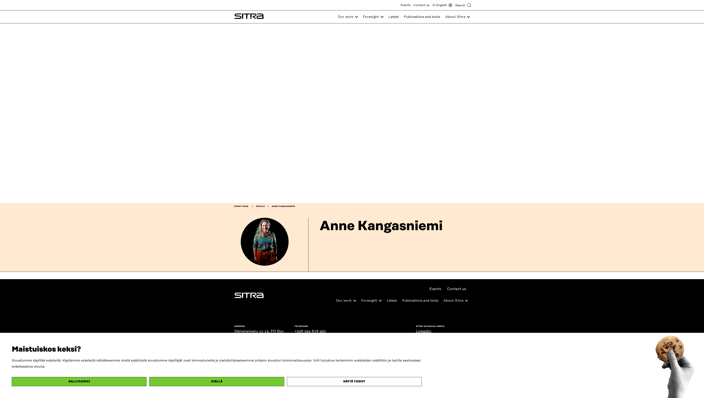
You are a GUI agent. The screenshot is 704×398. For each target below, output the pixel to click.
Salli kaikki (79, 381)
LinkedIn (423, 331)
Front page (241, 206)
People (260, 206)
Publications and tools (422, 17)
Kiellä (217, 381)
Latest (394, 17)
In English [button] (439, 5)
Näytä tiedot (354, 381)
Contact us (422, 5)
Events (406, 5)
